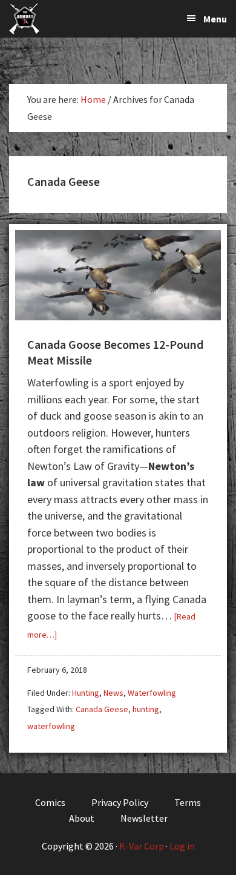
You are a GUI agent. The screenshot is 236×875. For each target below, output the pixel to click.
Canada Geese (102, 709)
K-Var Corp (141, 846)
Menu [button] (215, 19)
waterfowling (51, 726)
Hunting (85, 692)
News (113, 692)
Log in (182, 846)
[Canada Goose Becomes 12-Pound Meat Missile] (118, 316)
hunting (146, 709)
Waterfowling (152, 692)
